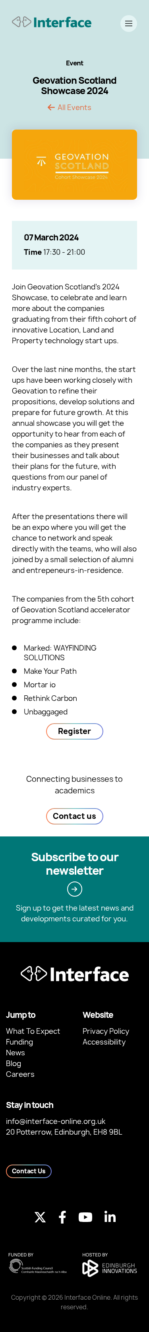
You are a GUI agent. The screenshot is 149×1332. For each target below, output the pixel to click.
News (15, 1053)
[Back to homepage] (51, 22)
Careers (20, 1074)
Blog (13, 1063)
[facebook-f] (62, 1217)
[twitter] (40, 1217)
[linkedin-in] (110, 1217)
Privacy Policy (106, 1031)
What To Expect (33, 1031)
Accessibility (104, 1042)
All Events (74, 107)
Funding (19, 1042)
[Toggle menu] (128, 23)
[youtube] (85, 1217)
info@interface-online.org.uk (55, 1121)
